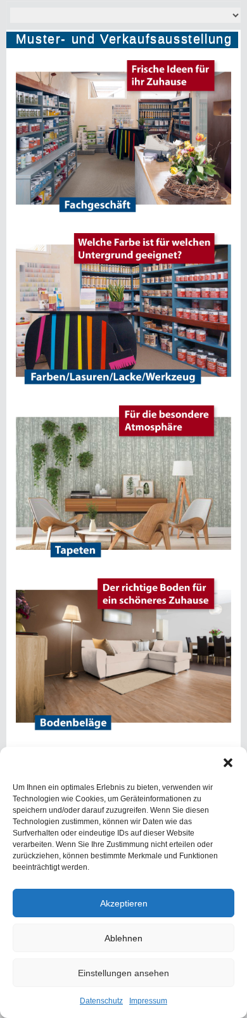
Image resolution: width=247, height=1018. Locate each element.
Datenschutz (101, 1000)
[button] (228, 762)
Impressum (148, 1000)
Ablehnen (123, 938)
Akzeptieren (124, 903)
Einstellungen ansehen (123, 973)
